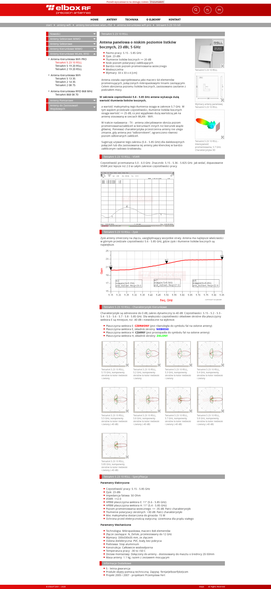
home (94, 19)
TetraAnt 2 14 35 (65, 82)
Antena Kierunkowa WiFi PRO (134, 25)
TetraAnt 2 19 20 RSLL (68, 69)
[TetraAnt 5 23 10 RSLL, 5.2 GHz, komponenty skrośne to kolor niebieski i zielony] (147, 366)
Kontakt (175, 19)
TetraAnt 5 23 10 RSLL (168, 25)
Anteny (112, 19)
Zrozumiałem (157, 1)
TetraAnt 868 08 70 (66, 94)
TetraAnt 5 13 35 (65, 78)
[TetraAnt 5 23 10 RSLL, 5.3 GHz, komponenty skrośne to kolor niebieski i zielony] (179, 366)
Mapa (201, 586)
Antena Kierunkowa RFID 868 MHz (72, 91)
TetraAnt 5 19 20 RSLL (68, 65)
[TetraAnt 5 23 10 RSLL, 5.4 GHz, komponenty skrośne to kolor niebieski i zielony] (211, 366)
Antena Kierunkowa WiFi (66, 75)
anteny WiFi (64, 25)
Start (49, 25)
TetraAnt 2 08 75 (65, 85)
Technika (131, 19)
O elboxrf (153, 19)
